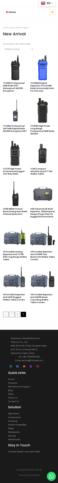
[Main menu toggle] (52, 12)
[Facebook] (17, 366)
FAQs (10, 394)
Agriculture (13, 413)
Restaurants (14, 432)
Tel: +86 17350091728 (29, 357)
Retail (11, 428)
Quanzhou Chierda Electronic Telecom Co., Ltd (25, 340)
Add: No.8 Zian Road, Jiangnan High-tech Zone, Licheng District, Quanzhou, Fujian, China (29, 349)
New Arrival (15, 27)
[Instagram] (30, 366)
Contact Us (13, 401)
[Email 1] (37, 366)
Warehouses (14, 439)
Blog (10, 390)
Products (12, 383)
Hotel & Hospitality (17, 425)
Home (6, 27)
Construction (14, 417)
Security (12, 436)
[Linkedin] (10, 366)
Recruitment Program (19, 386)
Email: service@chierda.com (29, 360)
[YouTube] (24, 366)
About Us (12, 397)
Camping (12, 421)
